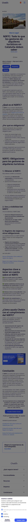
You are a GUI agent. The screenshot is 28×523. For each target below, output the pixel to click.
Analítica (5, 514)
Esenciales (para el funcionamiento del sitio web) (15, 510)
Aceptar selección (7, 520)
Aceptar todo (21, 520)
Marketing (6, 516)
